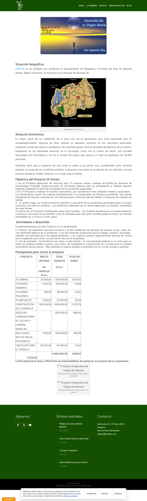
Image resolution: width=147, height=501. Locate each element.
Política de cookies (70, 496)
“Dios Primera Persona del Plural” (74, 439)
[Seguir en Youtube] (30, 425)
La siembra (92, 6)
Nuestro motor (116, 6)
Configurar (118, 493)
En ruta (103, 6)
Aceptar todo (91, 493)
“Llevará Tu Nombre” (68, 450)
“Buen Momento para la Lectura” (73, 462)
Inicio (81, 6)
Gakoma (19, 68)
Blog (129, 6)
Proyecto (40, 179)
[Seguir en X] (24, 425)
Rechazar (104, 493)
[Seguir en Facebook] (18, 425)
